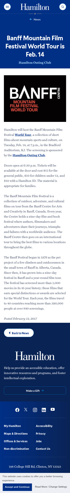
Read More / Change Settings (51, 486)
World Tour (23, 134)
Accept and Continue (17, 487)
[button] (7, 7)
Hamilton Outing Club (35, 62)
